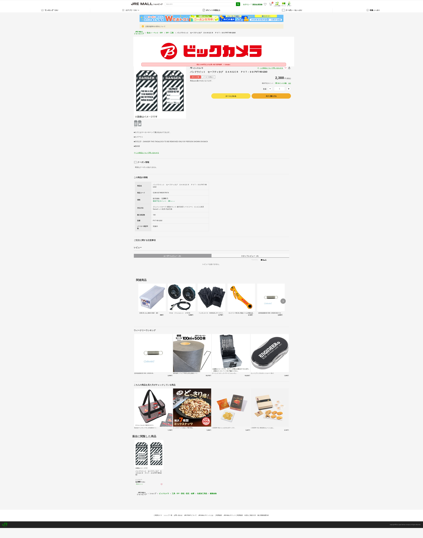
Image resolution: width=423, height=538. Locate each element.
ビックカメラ (164, 493)
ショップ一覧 (168, 515)
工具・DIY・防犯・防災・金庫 (183, 493)
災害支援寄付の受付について (155, 26)
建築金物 (213, 493)
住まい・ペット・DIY (155, 33)
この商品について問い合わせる (271, 68)
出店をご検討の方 (250, 515)
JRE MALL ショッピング (139, 33)
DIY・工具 (170, 33)
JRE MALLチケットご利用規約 (233, 515)
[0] (270, 4)
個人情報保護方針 (263, 515)
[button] (283, 301)
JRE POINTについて (190, 515)
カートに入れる (230, 96)
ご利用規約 (218, 515)
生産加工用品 (202, 493)
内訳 (289, 83)
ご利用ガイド (158, 515)
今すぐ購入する (271, 96)
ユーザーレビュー (172, 256)
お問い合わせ (178, 515)
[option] (160, 92)
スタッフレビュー (250, 256)
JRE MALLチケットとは (205, 515)
